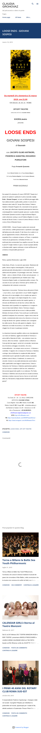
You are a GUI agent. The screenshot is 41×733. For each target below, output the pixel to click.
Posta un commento (19, 648)
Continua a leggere (31, 585)
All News (18, 17)
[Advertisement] (20, 506)
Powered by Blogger (22, 727)
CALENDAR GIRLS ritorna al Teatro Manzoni (18, 624)
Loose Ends (14, 429)
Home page (6, 17)
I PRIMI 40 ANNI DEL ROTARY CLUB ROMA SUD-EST (19, 689)
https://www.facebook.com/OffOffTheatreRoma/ (21, 418)
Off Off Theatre (25, 429)
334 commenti (16, 585)
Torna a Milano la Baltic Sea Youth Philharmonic (18, 561)
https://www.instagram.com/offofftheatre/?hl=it (22, 420)
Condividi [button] (6, 432)
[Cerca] (32, 3)
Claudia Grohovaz (10, 5)
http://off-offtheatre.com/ (22, 415)
